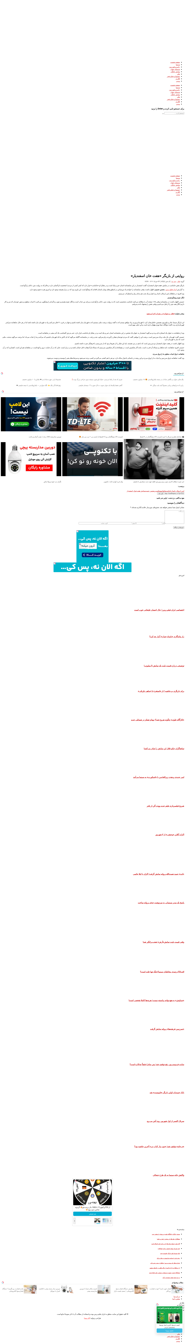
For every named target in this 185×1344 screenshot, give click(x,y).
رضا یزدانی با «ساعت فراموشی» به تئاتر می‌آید (168, 1258)
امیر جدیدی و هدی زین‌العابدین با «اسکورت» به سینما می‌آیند (158, 777)
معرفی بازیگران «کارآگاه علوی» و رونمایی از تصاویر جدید (166, 1234)
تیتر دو (174, 281)
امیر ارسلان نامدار (177, 491)
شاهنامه (163, 491)
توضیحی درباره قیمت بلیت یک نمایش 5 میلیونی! (164, 665)
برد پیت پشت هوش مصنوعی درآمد (171, 1277)
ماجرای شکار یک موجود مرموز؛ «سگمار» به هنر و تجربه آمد (165, 1263)
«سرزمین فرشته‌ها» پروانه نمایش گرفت (167, 1029)
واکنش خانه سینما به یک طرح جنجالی (168, 1175)
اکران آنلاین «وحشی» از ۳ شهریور (169, 834)
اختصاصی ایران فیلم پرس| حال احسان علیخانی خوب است (159, 610)
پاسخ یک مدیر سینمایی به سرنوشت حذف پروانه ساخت (161, 902)
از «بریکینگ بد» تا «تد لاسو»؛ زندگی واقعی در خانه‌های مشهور (165, 1268)
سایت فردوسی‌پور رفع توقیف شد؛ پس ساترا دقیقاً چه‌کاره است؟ (157, 1064)
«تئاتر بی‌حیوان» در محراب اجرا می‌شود (161, 313)
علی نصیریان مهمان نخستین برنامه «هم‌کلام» (169, 1248)
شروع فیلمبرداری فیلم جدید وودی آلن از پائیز (165, 805)
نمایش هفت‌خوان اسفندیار (136, 491)
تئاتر (178, 281)
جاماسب (168, 491)
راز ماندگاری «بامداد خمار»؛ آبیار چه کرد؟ (166, 636)
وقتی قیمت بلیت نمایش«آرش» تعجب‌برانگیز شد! (163, 942)
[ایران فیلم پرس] (126, 58)
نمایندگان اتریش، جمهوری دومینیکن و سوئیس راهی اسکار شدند (164, 1273)
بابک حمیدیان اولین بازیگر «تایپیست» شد (167, 1092)
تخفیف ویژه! (169, 1331)
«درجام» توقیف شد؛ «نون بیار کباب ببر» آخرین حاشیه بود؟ (159, 1146)
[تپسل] (55, 362)
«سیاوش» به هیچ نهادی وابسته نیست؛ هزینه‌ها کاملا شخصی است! (156, 1000)
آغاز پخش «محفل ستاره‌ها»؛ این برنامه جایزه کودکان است (165, 1244)
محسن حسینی (150, 491)
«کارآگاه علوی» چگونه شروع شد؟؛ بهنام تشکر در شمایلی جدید (157, 719)
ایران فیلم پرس (171, 289)
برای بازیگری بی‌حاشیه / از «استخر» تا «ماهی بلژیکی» (161, 691)
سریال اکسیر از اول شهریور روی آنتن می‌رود (165, 1121)
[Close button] (182, 1304)
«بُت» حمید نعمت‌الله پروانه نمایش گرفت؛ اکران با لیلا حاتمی (158, 874)
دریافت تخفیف (92, 1214)
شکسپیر (158, 491)
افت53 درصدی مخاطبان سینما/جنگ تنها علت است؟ (162, 971)
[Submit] (163, 113)
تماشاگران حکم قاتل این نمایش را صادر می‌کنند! (164, 748)
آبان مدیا (87, 1318)
